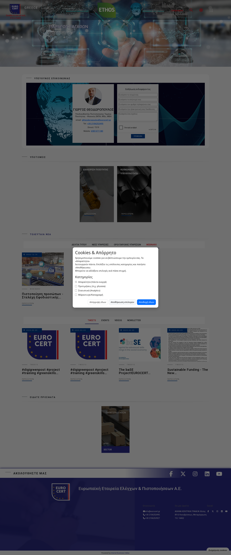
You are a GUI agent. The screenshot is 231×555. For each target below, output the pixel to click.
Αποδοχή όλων (146, 302)
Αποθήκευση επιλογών (122, 302)
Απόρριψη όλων (98, 302)
